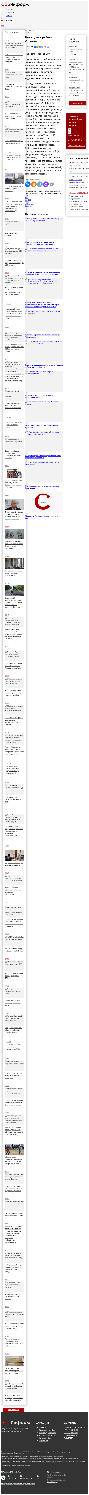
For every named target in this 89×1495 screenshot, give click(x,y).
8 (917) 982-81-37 (74, 135)
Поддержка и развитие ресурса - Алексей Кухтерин (56, 1481)
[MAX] (45, 47)
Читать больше (77, 103)
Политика (42, 1433)
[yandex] (10, 1484)
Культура (42, 1438)
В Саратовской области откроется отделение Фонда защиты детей (76, 91)
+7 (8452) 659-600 (71, 1433)
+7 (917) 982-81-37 (71, 1430)
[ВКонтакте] (35, 47)
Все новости (11, 32)
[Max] (69, 129)
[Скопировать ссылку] (48, 47)
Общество (28, 32)
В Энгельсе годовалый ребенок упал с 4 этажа (76, 79)
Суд (53, 1430)
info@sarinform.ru (76, 146)
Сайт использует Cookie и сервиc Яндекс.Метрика (15, 1465)
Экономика (52, 1433)
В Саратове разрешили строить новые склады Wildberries (76, 50)
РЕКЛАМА (68, 1438)
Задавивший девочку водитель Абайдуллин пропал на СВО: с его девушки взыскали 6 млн (76, 65)
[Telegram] (41, 47)
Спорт (50, 1438)
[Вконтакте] (13, 1477)
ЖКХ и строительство (47, 1435)
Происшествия (44, 1430)
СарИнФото (43, 1441)
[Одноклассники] (38, 47)
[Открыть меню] (2, 26)
